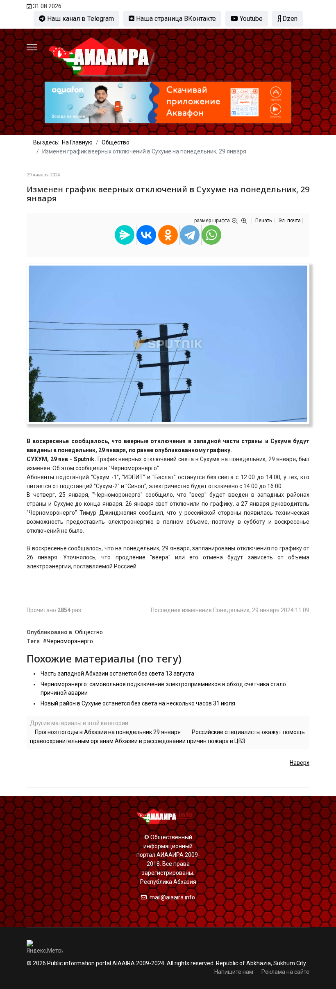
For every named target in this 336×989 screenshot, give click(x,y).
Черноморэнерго (70, 641)
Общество (89, 632)
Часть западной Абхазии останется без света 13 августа (117, 673)
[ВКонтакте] (146, 235)
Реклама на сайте (285, 972)
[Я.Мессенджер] (124, 235)
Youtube (250, 19)
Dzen (289, 19)
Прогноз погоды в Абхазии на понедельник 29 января (108, 732)
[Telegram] (190, 235)
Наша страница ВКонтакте (175, 19)
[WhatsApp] (211, 235)
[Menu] (32, 47)
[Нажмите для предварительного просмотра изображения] (168, 344)
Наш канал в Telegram (79, 19)
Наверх (299, 762)
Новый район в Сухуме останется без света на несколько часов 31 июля (138, 703)
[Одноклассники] (168, 235)
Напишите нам (233, 972)
